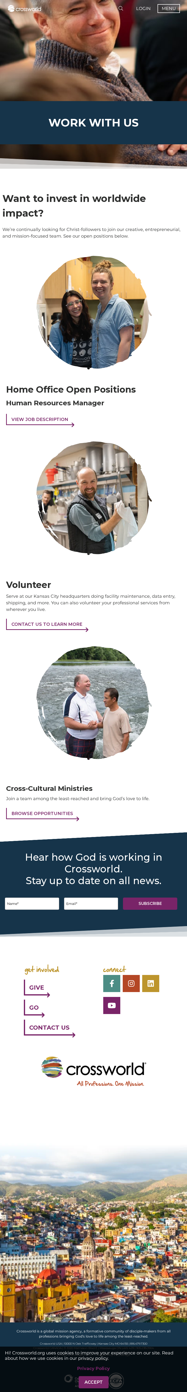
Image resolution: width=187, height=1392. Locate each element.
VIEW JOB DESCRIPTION (39, 419)
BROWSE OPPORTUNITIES (42, 813)
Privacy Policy (93, 1368)
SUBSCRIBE (150, 903)
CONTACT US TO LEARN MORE (46, 624)
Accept (93, 1382)
